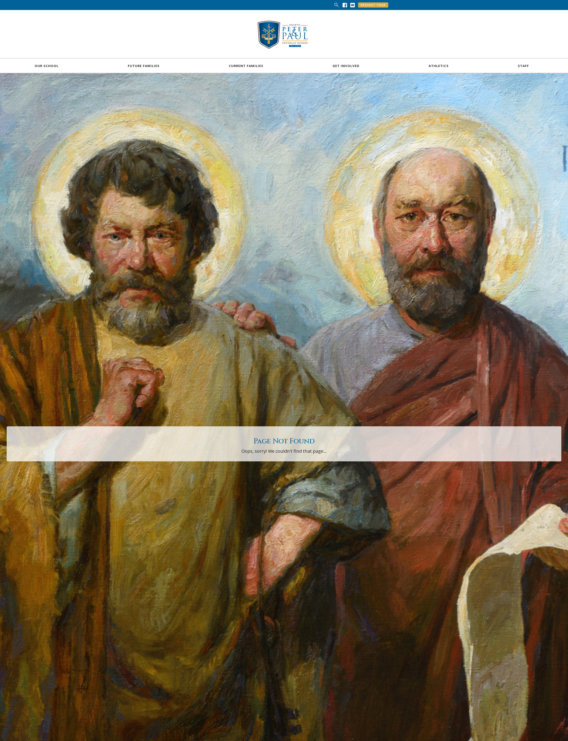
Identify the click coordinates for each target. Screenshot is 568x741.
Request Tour (373, 5)
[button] (46, 66)
